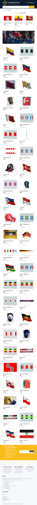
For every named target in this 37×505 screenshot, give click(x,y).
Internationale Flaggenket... (8, 257)
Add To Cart (6, 21)
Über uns (4, 494)
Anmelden (32, 451)
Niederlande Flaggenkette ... (24, 124)
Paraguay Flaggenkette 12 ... (25, 274)
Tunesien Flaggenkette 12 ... (8, 74)
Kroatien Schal (22, 357)
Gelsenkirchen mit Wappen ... (25, 340)
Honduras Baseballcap (7, 324)
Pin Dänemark (22, 174)
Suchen (31, 7)
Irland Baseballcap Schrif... (24, 390)
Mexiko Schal (5, 423)
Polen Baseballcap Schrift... (24, 107)
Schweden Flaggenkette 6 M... (25, 224)
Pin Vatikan (22, 91)
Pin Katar (4, 124)
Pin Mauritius (5, 274)
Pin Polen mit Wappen (23, 407)
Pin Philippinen (5, 207)
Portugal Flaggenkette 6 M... (24, 290)
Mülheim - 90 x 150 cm (18, 22)
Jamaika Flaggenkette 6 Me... (25, 423)
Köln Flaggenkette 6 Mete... (8, 340)
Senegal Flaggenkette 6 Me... (8, 357)
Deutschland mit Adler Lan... (24, 257)
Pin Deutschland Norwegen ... (25, 240)
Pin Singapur (22, 207)
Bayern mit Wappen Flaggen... (25, 157)
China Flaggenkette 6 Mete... (8, 141)
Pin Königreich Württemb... (24, 324)
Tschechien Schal (23, 307)
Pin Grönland (5, 390)
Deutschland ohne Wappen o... (8, 107)
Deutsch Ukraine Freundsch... (8, 240)
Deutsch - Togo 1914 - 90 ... (24, 440)
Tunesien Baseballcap (7, 224)
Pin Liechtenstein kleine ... (24, 74)
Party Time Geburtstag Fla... (8, 307)
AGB (3, 495)
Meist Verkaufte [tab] (23, 13)
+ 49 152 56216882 (7, 10)
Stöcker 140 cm (22, 141)
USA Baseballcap (6, 174)
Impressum (4, 500)
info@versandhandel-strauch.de (9, 485)
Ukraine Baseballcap (6, 407)
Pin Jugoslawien (6, 440)
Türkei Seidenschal (6, 157)
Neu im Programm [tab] (14, 13)
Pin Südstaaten (6, 91)
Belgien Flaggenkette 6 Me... (8, 290)
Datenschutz (5, 496)
